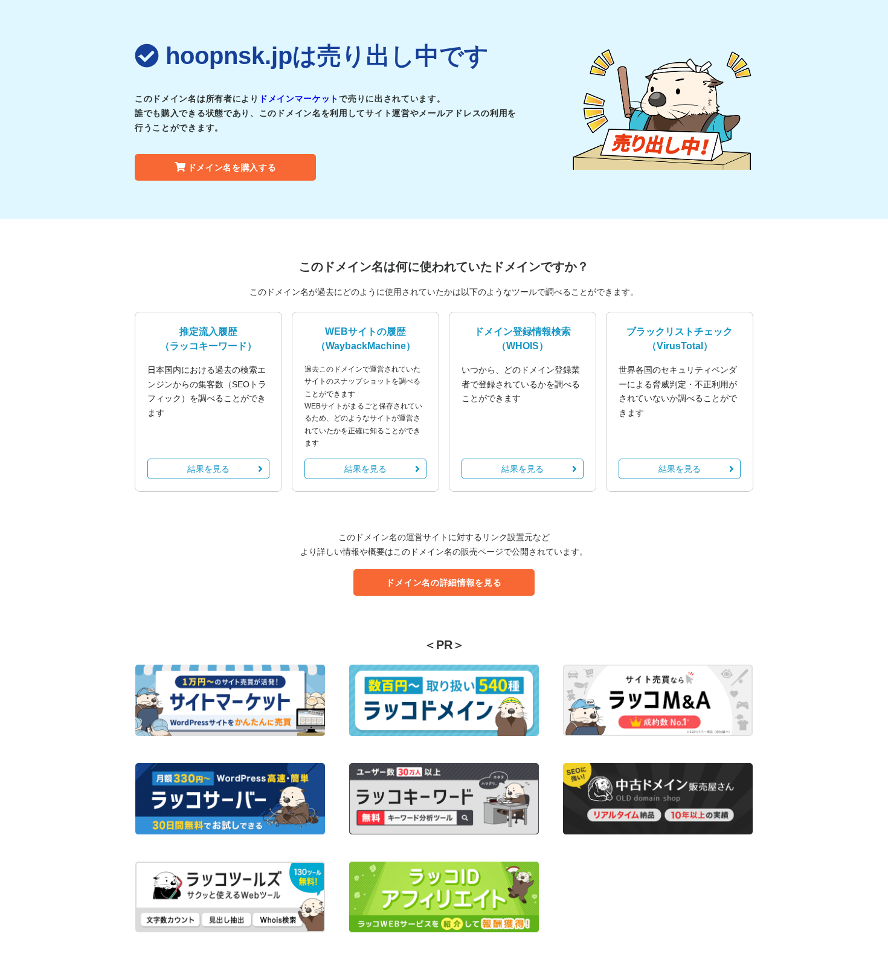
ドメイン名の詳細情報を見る (443, 582)
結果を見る (208, 469)
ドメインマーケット (299, 98)
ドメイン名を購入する (232, 167)
